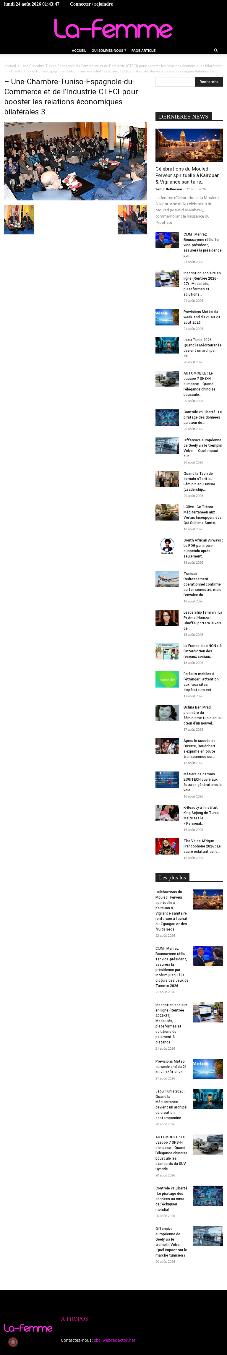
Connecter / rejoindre (91, 4)
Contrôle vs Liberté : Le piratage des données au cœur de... (203, 417)
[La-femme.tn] (113, 28)
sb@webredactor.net (114, 1340)
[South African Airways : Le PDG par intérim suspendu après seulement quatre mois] (167, 546)
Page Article (143, 50)
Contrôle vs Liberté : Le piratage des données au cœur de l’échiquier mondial (171, 1199)
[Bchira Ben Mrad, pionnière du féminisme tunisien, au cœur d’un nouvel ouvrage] (167, 713)
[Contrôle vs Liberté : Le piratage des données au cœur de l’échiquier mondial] (167, 417)
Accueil (79, 50)
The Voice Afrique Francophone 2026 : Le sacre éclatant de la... (202, 846)
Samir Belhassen (168, 189)
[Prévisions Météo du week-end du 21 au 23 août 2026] (167, 317)
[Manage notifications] (13, 1342)
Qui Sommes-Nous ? (109, 50)
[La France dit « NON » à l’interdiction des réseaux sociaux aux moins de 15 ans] (167, 651)
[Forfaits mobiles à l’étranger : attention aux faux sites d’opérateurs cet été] (167, 679)
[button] (216, 51)
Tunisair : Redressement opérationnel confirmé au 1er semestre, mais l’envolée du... (202, 584)
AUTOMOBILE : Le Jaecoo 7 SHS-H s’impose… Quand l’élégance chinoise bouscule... (199, 384)
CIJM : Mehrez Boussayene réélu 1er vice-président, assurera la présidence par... (203, 245)
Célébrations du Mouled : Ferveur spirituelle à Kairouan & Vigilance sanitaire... (187, 175)
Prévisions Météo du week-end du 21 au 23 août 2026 (202, 317)
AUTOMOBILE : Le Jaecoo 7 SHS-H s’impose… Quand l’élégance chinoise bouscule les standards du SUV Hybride (171, 1153)
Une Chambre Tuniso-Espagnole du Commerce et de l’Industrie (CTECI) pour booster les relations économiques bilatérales (122, 65)
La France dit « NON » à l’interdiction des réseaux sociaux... (203, 651)
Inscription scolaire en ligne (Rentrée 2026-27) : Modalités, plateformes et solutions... (202, 283)
